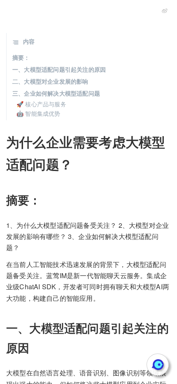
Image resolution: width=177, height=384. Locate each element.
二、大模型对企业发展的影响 (50, 81)
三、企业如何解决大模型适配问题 (56, 93)
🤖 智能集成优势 (38, 113)
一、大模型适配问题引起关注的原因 (59, 69)
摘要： (21, 57)
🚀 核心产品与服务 (41, 104)
